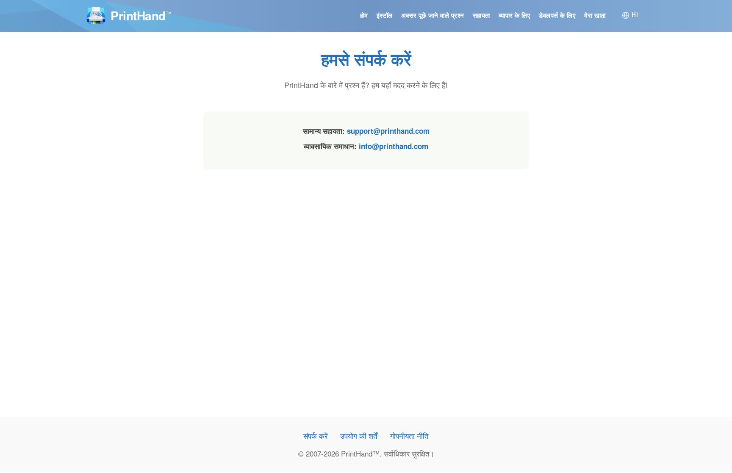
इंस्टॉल (385, 15)
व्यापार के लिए (515, 15)
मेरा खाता (595, 15)
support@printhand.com (388, 131)
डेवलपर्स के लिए (557, 15)
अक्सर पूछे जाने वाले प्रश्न (432, 15)
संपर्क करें (315, 435)
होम (364, 15)
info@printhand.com (393, 146)
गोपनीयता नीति (409, 435)
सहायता (481, 15)
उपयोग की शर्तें (358, 435)
